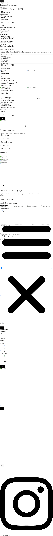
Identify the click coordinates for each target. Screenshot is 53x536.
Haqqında (3, 331)
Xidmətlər (3, 109)
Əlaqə (2, 114)
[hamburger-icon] (2, 1)
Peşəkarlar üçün (5, 3)
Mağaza (3, 7)
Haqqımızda (4, 5)
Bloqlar (3, 111)
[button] (26, 268)
